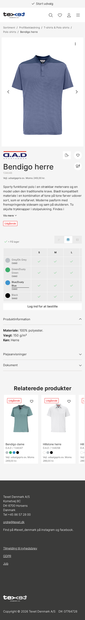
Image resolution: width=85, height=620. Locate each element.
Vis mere (8, 215)
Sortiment (9, 27)
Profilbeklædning (29, 27)
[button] (42, 91)
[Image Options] (75, 44)
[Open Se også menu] (78, 166)
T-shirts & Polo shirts (56, 27)
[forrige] (8, 92)
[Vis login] (69, 15)
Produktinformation (16, 319)
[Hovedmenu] (78, 15)
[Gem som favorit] (60, 15)
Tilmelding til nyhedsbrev (20, 548)
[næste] (76, 92)
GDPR (7, 556)
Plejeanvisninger (15, 354)
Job (5, 563)
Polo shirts (9, 31)
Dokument (10, 365)
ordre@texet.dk (14, 522)
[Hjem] (14, 15)
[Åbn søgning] (51, 15)
